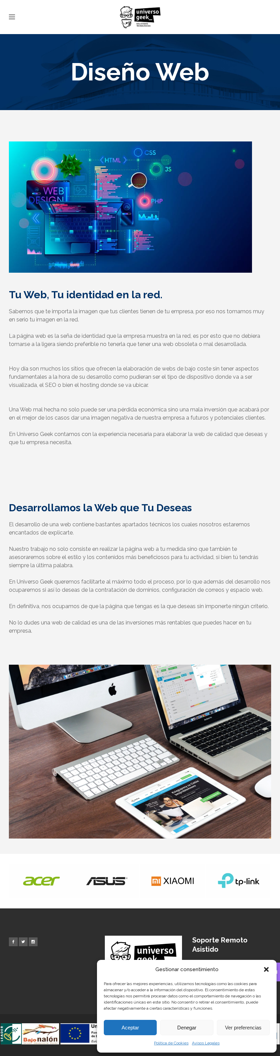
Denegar (186, 1027)
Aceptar (130, 1027)
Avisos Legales (206, 1043)
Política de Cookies (171, 1043)
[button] (266, 969)
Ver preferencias (243, 1027)
